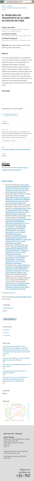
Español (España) (8, 308)
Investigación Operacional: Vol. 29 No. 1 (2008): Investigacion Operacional (17, 213)
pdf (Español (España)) (10, 115)
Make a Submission (9, 319)
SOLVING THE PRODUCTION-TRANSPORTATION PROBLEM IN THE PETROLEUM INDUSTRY (16, 248)
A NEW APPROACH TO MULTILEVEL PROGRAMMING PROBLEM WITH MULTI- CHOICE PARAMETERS (17, 267)
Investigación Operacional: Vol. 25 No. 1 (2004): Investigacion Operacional (18, 241)
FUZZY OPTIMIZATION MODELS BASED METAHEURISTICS (15, 228)
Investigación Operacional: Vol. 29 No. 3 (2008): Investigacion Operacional (15, 232)
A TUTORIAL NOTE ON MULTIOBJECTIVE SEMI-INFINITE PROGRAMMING (16, 257)
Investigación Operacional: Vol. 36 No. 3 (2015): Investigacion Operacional (17, 202)
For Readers (6, 330)
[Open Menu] (2, 2)
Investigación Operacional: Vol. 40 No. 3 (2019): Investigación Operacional (17, 191)
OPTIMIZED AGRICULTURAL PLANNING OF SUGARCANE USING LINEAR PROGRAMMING (18, 219)
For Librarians (6, 335)
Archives (9, 6)
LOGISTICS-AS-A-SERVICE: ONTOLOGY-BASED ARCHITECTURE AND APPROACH (16, 359)
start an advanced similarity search (20, 297)
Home (3, 6)
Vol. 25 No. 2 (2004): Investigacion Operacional (14, 8)
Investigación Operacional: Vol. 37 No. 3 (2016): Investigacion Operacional (15, 261)
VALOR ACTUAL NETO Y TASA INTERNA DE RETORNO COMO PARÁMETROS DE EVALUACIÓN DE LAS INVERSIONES (15, 379)
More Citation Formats (9, 140)
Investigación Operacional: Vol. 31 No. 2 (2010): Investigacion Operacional (17, 224)
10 (12, 293)
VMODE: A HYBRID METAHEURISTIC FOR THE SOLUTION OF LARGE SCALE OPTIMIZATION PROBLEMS (17, 197)
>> (15, 293)
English (5, 311)
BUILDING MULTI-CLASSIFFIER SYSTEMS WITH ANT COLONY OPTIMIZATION (17, 284)
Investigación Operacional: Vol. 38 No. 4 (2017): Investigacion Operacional (17, 288)
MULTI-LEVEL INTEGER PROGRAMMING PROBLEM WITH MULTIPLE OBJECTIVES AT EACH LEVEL (18, 186)
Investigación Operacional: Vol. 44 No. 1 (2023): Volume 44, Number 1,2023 (17, 271)
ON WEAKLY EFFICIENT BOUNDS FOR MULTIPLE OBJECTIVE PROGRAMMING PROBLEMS (16, 237)
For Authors (6, 333)
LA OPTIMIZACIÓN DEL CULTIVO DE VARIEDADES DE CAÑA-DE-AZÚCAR (18, 209)
